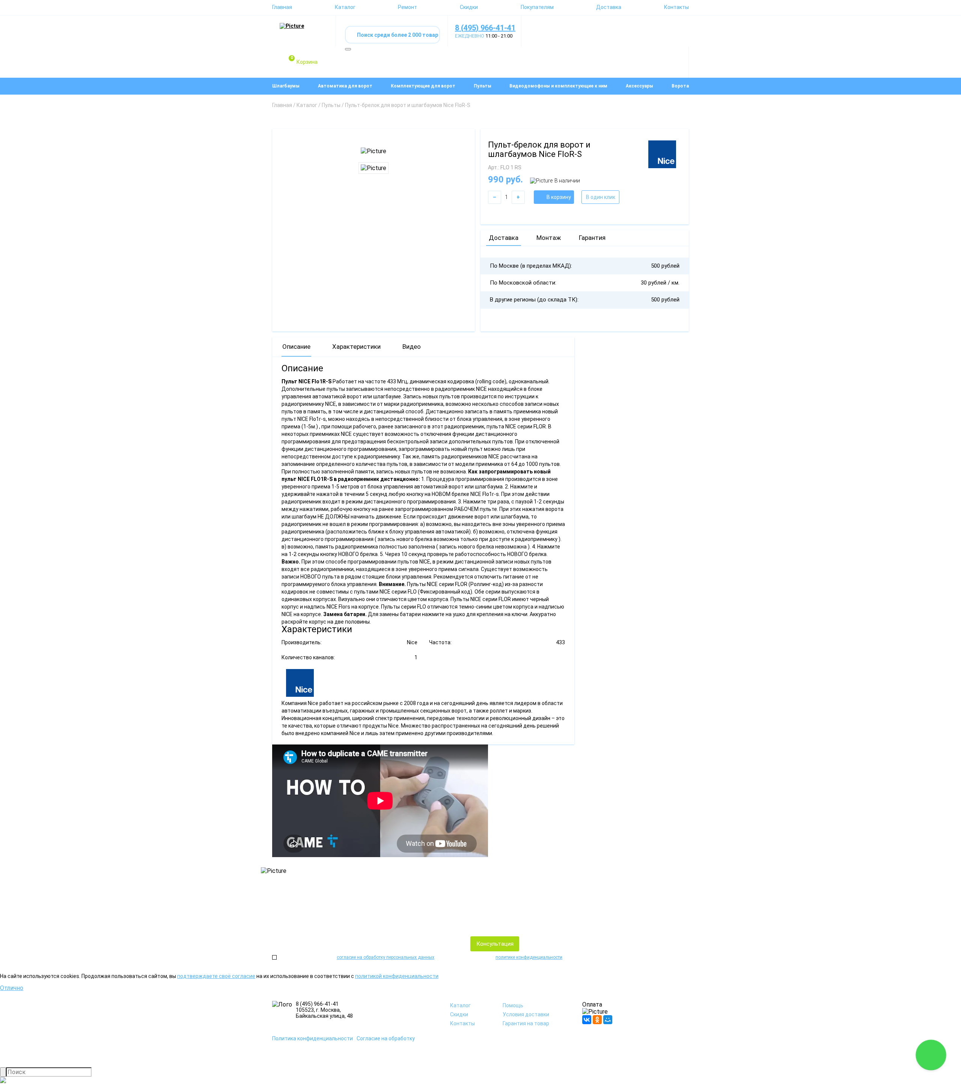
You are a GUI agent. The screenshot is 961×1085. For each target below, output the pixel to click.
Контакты (676, 7)
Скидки (469, 7)
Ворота (680, 86)
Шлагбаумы (286, 86)
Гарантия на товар (526, 1023)
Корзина (304, 60)
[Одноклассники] (597, 1019)
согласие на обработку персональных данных (385, 957)
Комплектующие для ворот (423, 86)
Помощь (513, 1005)
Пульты (482, 86)
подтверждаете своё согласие (216, 976)
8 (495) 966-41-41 (485, 27)
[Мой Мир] (607, 1019)
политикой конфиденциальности (396, 976)
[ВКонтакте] (586, 1019)
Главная (282, 7)
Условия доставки (526, 1014)
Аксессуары (639, 86)
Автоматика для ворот (345, 86)
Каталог (345, 7)
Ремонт (407, 7)
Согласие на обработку (386, 1038)
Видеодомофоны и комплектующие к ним (558, 86)
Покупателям (537, 7)
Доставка (608, 7)
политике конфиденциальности (529, 957)
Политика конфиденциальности (312, 1038)
